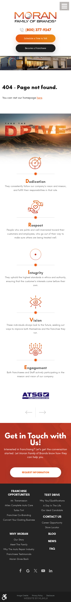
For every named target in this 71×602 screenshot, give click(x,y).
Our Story (19, 539)
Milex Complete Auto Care (19, 505)
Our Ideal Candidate (52, 510)
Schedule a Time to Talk (35, 38)
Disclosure (50, 595)
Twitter (35, 571)
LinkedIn (51, 571)
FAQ (52, 549)
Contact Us (52, 517)
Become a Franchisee (35, 48)
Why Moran (19, 534)
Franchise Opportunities (19, 493)
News (52, 541)
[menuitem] (19, 507)
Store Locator (52, 527)
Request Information (35, 472)
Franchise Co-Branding (19, 515)
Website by (35, 598)
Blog (52, 534)
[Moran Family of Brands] (35, 17)
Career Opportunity (52, 522)
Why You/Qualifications (52, 500)
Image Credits (22, 595)
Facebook (20, 571)
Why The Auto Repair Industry (18, 549)
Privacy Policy (37, 595)
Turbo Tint (19, 510)
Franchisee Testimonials (19, 554)
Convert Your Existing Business (19, 520)
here (39, 97)
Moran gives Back (18, 559)
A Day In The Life (52, 505)
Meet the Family (18, 544)
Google (28, 571)
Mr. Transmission (19, 500)
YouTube (43, 571)
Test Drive (52, 495)
